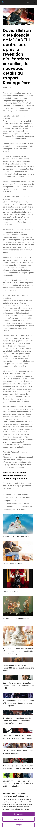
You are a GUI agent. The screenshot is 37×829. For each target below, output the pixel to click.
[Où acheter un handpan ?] (18, 560)
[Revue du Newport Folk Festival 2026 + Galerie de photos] (18, 747)
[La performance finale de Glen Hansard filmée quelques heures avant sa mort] (18, 661)
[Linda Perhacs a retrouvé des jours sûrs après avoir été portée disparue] (18, 732)
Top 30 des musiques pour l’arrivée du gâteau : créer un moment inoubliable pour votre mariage (18, 651)
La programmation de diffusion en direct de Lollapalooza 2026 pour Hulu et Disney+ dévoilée (18, 783)
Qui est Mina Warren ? (11, 591)
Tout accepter (18, 814)
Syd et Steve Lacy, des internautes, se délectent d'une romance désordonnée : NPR (18, 685)
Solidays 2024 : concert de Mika (16, 536)
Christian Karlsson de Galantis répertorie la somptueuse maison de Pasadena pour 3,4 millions (17, 507)
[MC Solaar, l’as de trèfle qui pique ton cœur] (18, 614)
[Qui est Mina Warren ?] (18, 587)
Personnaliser (18, 819)
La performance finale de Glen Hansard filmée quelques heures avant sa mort (18, 667)
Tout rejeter (18, 825)
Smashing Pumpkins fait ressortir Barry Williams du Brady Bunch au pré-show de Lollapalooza (18, 703)
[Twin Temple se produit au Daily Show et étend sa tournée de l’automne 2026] (18, 762)
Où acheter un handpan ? (13, 564)
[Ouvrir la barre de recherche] (28, 2)
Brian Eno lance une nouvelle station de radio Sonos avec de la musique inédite (16, 498)
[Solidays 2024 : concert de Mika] (18, 532)
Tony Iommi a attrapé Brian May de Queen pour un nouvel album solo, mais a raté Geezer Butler (17, 720)
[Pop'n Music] (3, 2)
